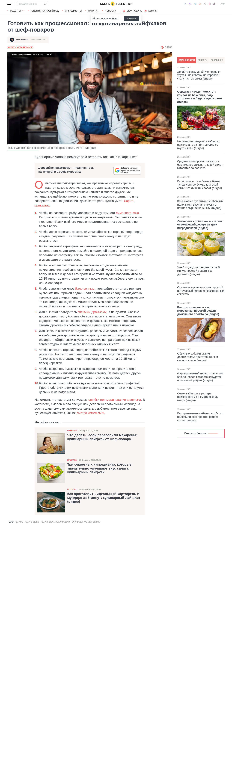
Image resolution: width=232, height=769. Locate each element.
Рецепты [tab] (203, 60)
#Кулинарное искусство (86, 521)
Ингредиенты (73, 10)
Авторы (152, 10)
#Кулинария (32, 521)
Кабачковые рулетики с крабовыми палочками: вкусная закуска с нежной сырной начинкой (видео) (200, 205)
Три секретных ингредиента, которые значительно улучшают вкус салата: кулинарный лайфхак (99, 468)
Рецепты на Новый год (44, 10)
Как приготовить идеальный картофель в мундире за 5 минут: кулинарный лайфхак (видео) (103, 497)
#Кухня (19, 521)
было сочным (85, 288)
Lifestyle (72, 431)
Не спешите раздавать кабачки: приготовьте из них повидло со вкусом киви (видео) (198, 145)
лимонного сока (127, 213)
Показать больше (195, 433)
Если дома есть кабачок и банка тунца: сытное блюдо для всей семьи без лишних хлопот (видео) (199, 185)
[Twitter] (205, 4)
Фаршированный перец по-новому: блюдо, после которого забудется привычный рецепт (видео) (200, 377)
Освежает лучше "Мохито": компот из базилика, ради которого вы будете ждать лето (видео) (199, 97)
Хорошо (131, 18)
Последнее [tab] (217, 60)
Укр (222, 4)
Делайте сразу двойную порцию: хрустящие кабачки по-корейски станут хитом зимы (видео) (198, 75)
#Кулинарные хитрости (55, 521)
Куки (114, 18)
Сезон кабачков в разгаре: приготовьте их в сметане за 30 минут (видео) (197, 397)
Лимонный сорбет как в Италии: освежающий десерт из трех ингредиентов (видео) (200, 225)
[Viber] (190, 4)
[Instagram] (209, 3)
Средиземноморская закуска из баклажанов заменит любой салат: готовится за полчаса (200, 165)
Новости (110, 10)
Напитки (93, 10)
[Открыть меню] (9, 3)
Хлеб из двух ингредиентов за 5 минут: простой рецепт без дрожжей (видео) (198, 271)
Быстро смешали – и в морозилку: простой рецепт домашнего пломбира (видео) (198, 311)
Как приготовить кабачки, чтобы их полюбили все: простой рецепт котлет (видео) (200, 417)
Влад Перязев (22, 40)
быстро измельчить (90, 413)
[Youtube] (200, 3)
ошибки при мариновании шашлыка (114, 399)
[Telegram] (195, 3)
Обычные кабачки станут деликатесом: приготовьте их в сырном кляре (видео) (197, 357)
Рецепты (15, 10)
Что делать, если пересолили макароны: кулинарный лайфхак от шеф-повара (102, 437)
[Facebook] (185, 3)
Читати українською (20, 47)
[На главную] (116, 3)
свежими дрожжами (92, 312)
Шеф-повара (134, 10)
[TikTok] (214, 3)
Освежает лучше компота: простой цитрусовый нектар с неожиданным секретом (200, 291)
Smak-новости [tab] (187, 60)
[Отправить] (45, 3)
